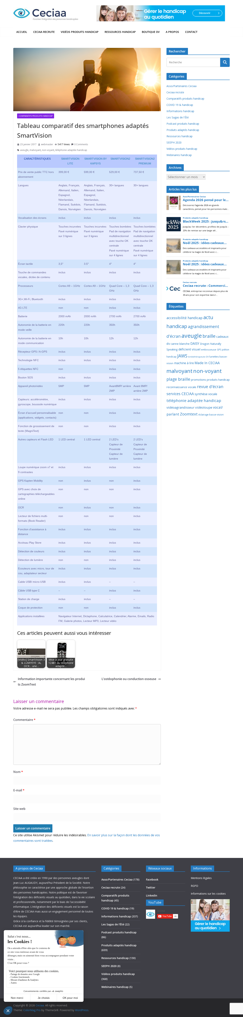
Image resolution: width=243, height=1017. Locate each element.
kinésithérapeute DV (198, 356)
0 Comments (81, 144)
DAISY (194, 343)
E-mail (18, 790)
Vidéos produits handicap (80, 32)
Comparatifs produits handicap (36, 116)
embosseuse (208, 349)
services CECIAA (180, 393)
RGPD (194, 886)
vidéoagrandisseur (180, 407)
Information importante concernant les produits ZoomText (51, 681)
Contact (191, 32)
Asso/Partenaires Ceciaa (181, 86)
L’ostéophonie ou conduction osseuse (129, 679)
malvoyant (35, 150)
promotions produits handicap (210, 379)
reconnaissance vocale (181, 387)
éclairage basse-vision (211, 414)
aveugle (24, 150)
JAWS (182, 356)
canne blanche (180, 344)
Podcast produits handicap (182, 123)
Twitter (150, 887)
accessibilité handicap (184, 317)
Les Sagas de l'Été (177, 117)
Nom (18, 772)
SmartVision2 (120, 158)
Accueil (21, 32)
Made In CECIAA (207, 363)
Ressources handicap (120, 32)
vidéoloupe (203, 407)
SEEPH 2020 (173, 142)
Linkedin (151, 895)
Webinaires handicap (179, 155)
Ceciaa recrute (44, 32)
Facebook (152, 879)
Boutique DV (151, 32)
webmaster (47, 144)
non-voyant (48, 150)
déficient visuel (189, 349)
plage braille (178, 379)
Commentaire (24, 720)
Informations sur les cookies (208, 893)
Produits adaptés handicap (182, 130)
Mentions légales (201, 878)
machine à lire (184, 363)
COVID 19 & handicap (179, 105)
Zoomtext (189, 414)
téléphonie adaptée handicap (71, 150)
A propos (172, 32)
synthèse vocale (206, 394)
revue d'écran (210, 386)
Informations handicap (180, 111)
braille (209, 336)
